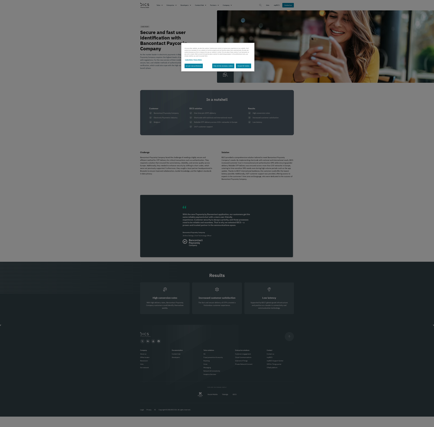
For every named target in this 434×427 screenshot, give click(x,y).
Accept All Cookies (243, 66)
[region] (218, 57)
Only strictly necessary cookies (223, 66)
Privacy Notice (197, 60)
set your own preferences (194, 66)
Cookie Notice (189, 60)
